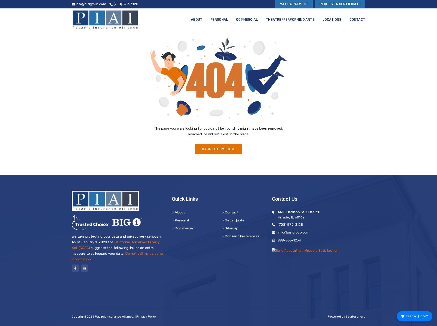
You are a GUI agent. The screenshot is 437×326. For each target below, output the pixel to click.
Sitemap (231, 228)
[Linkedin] (84, 268)
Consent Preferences (242, 236)
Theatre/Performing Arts (290, 20)
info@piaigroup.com (294, 232)
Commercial (247, 20)
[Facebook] (75, 268)
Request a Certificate (340, 4)
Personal (219, 20)
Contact (357, 20)
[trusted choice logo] (90, 222)
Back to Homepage (218, 149)
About (197, 20)
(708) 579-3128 (290, 225)
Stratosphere (355, 316)
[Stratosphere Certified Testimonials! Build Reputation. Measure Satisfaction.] (305, 250)
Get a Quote (234, 220)
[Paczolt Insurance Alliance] (105, 20)
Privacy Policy (146, 316)
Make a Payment (294, 4)
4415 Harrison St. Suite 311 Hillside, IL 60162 (299, 214)
